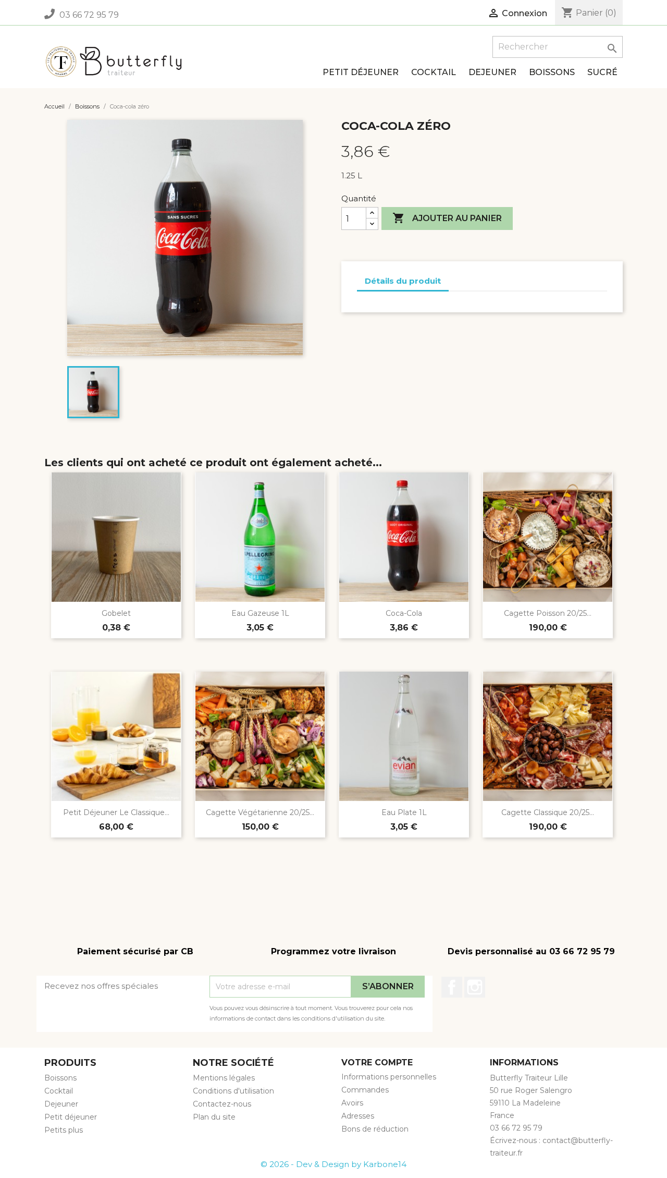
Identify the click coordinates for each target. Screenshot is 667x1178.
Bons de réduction (375, 1129)
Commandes (365, 1090)
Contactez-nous (222, 1104)
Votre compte (377, 1062)
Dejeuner (492, 72)
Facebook (451, 987)
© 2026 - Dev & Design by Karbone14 (333, 1164)
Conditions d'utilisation (233, 1091)
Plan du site (214, 1117)
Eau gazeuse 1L (260, 613)
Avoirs (352, 1103)
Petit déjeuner (361, 72)
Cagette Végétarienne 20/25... (260, 812)
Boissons (552, 72)
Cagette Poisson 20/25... (547, 613)
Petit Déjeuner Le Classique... (116, 812)
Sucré (602, 72)
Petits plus (63, 1130)
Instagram (474, 987)
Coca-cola (404, 613)
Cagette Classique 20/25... (547, 812)
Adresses (357, 1116)
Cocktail (433, 72)
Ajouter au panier (447, 218)
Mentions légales (224, 1078)
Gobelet (116, 613)
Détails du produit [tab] (403, 281)
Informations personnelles (388, 1077)
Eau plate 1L (404, 812)
